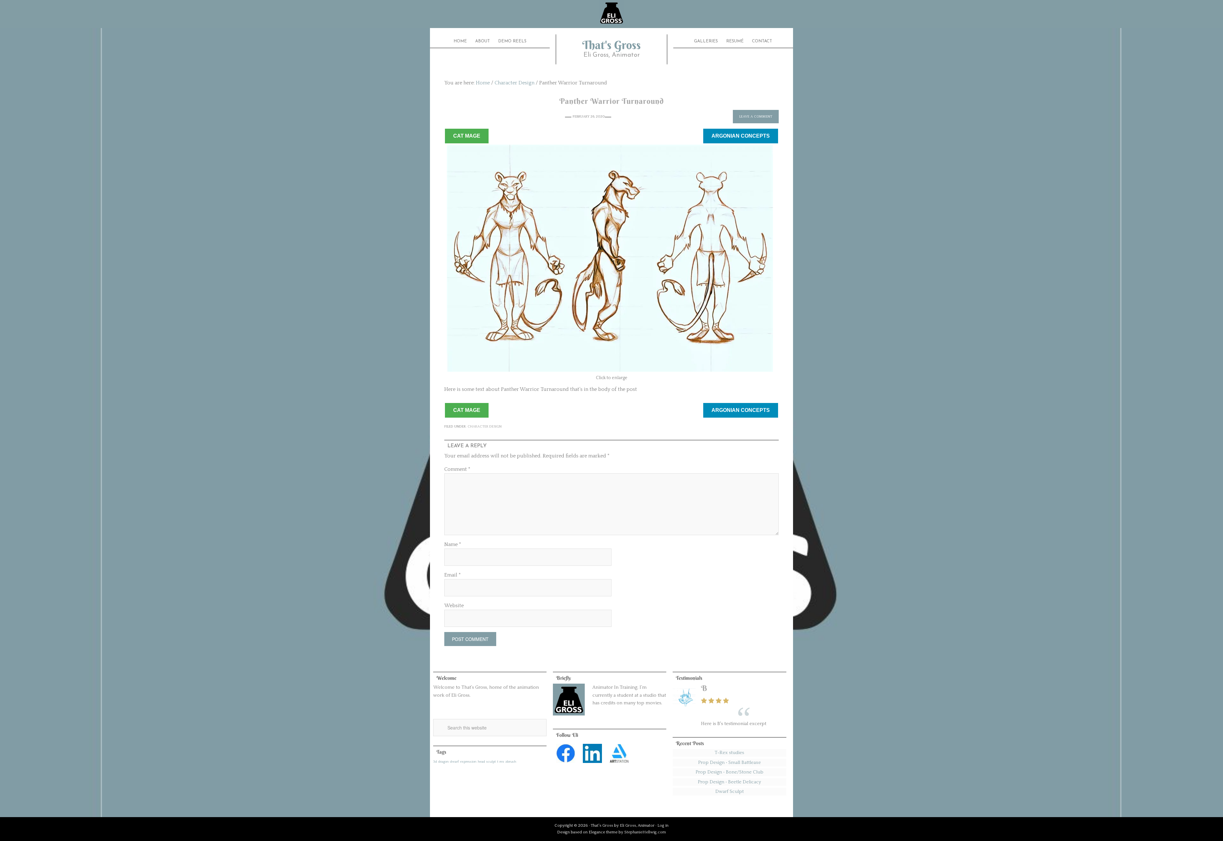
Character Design (485, 426)
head (481, 762)
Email (452, 575)
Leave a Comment (755, 117)
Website (454, 605)
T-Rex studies (729, 752)
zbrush (510, 762)
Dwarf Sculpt (729, 791)
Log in (663, 825)
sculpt (491, 762)
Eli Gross (628, 825)
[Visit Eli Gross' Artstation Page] (619, 764)
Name (452, 544)
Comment (457, 469)
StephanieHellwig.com (645, 832)
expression (468, 762)
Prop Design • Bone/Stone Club (729, 772)
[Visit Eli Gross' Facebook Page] (565, 764)
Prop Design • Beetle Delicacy (729, 782)
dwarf (454, 762)
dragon (443, 762)
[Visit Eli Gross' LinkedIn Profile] (592, 764)
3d (435, 762)
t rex (500, 762)
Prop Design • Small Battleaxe (729, 762)
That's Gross (611, 45)
